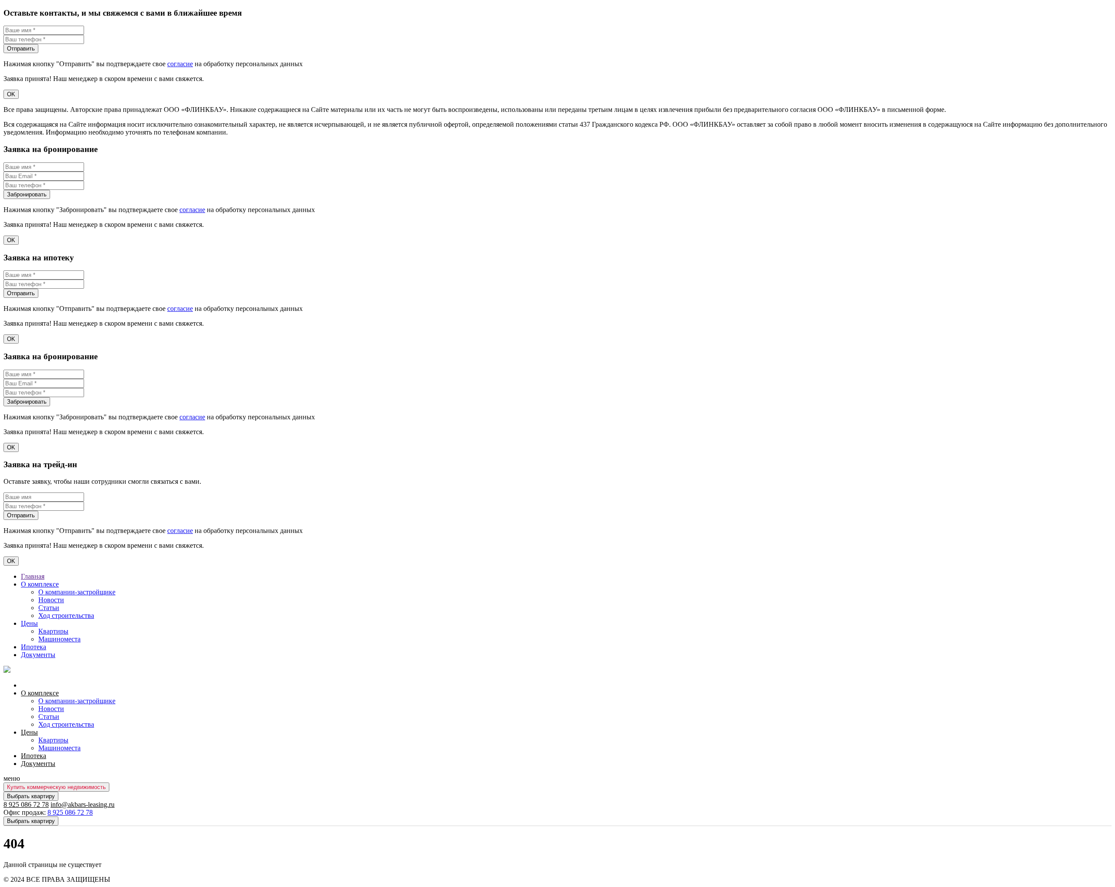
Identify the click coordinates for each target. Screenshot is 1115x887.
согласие (180, 63)
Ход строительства (66, 615)
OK (11, 94)
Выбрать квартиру (31, 796)
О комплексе (40, 584)
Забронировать (27, 194)
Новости (51, 600)
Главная (32, 576)
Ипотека (33, 647)
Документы (38, 654)
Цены (29, 623)
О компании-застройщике (76, 592)
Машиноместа (59, 639)
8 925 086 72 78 (26, 804)
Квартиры (53, 631)
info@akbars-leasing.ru (83, 804)
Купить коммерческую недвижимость (56, 787)
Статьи (48, 607)
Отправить (21, 48)
